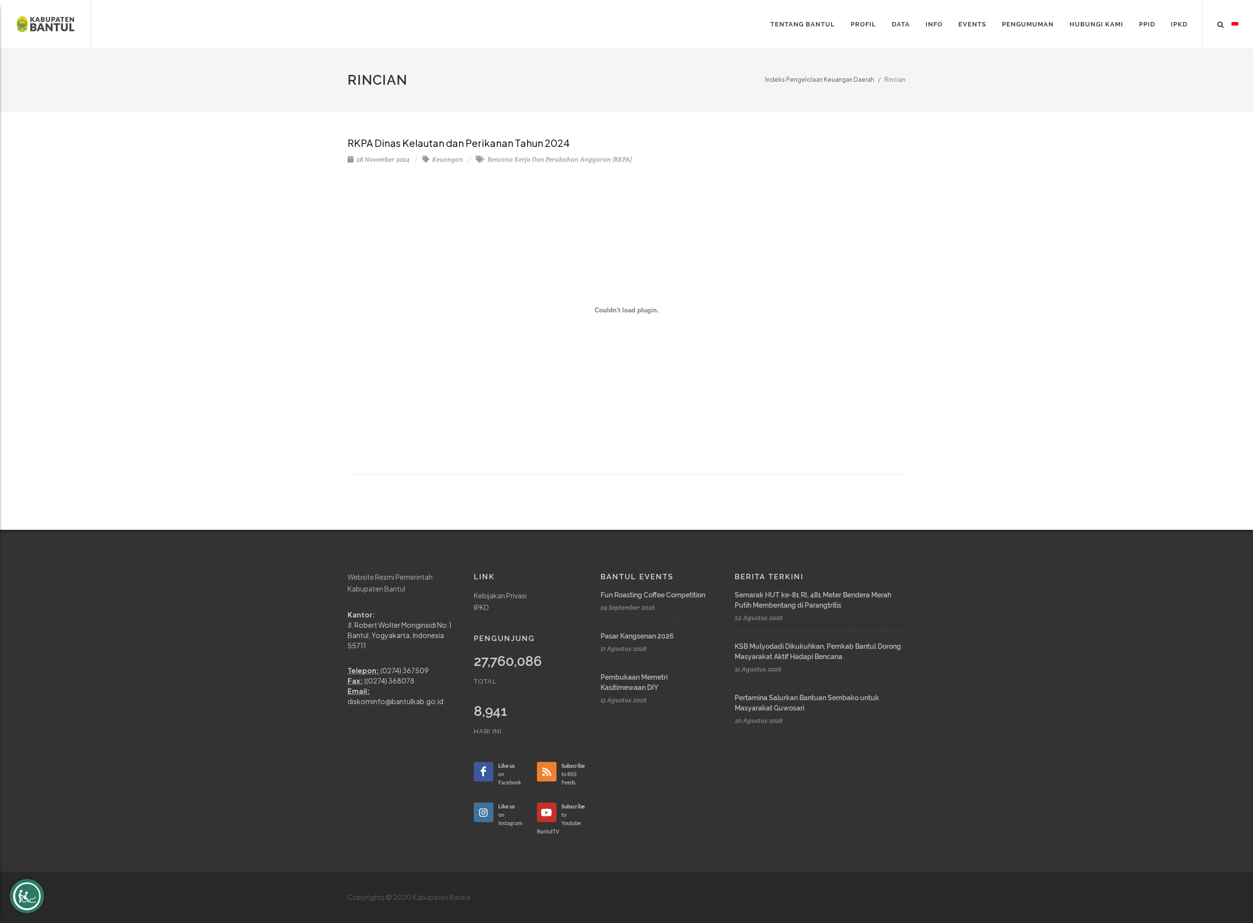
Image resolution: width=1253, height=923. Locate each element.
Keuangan (447, 159)
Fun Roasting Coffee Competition (653, 595)
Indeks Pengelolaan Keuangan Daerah (819, 79)
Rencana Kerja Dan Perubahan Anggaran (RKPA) (559, 159)
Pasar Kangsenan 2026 (637, 636)
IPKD (481, 607)
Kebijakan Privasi (500, 595)
